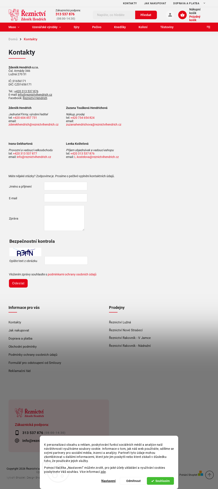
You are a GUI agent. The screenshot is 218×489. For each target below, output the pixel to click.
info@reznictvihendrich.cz (35, 94)
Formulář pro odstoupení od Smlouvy (35, 363)
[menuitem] (17, 27)
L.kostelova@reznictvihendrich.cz (96, 157)
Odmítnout (133, 481)
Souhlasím (162, 481)
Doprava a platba (186, 3)
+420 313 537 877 (25, 153)
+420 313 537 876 (26, 91)
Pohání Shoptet (188, 474)
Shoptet (20, 477)
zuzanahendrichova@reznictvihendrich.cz (93, 124)
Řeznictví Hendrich (35, 98)
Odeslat (18, 283)
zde (103, 471)
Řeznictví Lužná (120, 322)
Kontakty (130, 3)
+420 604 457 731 (25, 117)
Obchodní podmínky (23, 347)
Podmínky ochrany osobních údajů (33, 355)
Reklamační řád (19, 371)
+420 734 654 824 (82, 117)
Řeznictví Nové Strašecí (126, 330)
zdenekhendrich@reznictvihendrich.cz (34, 124)
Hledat (146, 15)
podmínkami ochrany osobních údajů (72, 274)
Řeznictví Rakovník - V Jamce (130, 338)
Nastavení (108, 481)
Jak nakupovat (155, 3)
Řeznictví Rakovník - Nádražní (130, 346)
